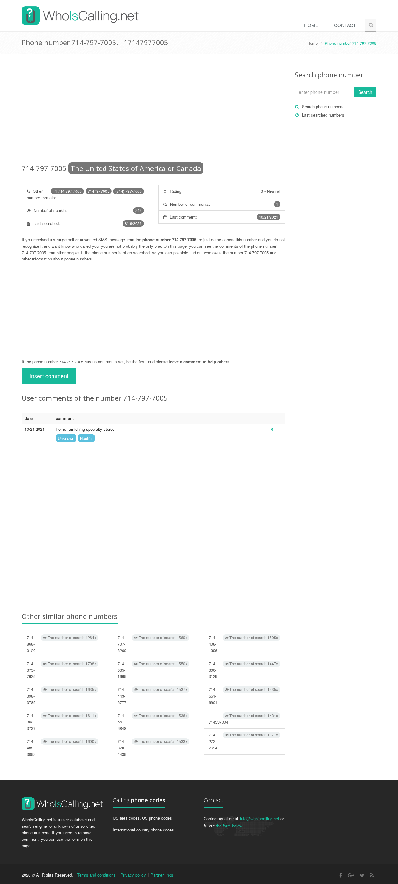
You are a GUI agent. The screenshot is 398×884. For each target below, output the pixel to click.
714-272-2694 (243, 741)
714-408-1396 (243, 643)
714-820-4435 (152, 747)
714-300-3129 (243, 670)
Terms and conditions (96, 875)
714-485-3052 (61, 747)
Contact (345, 25)
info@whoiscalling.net (259, 819)
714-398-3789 (61, 695)
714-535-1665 (152, 670)
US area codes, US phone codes (142, 818)
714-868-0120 (61, 643)
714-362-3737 (61, 721)
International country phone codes (143, 830)
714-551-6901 (243, 695)
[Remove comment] (271, 429)
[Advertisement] (153, 110)
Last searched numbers (323, 115)
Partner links (161, 875)
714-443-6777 (152, 695)
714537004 (243, 719)
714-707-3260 (152, 643)
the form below (229, 826)
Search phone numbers (323, 106)
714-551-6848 (152, 721)
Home (311, 25)
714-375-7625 (61, 670)
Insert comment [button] (49, 376)
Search (365, 92)
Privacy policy (133, 875)
